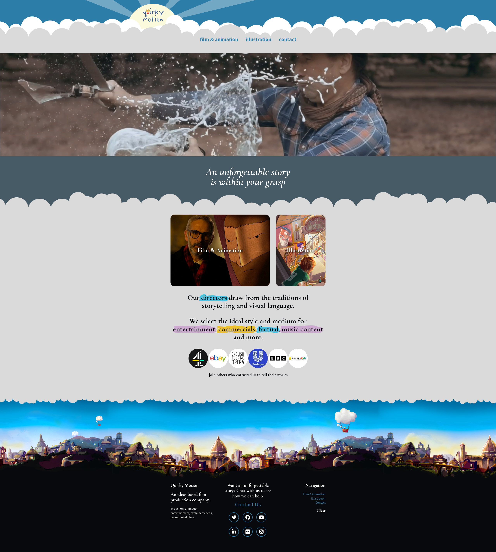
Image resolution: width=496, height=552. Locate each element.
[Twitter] (234, 517)
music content (302, 329)
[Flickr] (248, 532)
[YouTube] (261, 517)
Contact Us (248, 504)
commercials (236, 329)
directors (214, 297)
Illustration (258, 39)
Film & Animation (219, 39)
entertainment (194, 329)
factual (268, 329)
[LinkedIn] (234, 532)
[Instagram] (261, 532)
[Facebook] (248, 517)
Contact (287, 39)
